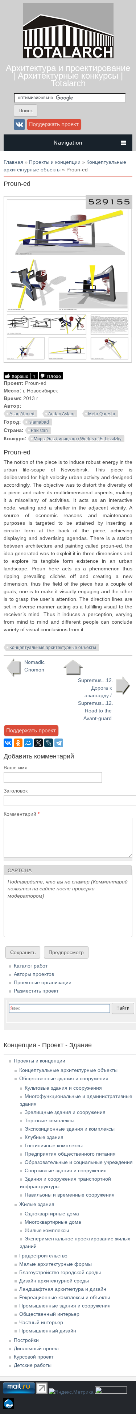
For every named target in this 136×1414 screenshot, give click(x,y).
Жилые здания (36, 1204)
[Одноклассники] (18, 743)
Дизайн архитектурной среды (54, 1281)
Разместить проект (36, 991)
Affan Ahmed (21, 413)
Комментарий (22, 814)
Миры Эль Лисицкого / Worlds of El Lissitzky (77, 438)
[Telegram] (58, 743)
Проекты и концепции (55, 162)
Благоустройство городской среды (60, 1272)
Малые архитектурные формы (55, 1264)
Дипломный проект (36, 1348)
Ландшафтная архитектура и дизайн (62, 1289)
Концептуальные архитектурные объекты (52, 647)
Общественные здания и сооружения (63, 1078)
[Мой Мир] (28, 743)
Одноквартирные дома (52, 1214)
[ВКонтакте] (8, 743)
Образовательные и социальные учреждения (79, 1162)
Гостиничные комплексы (54, 1145)
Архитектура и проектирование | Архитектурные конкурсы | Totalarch (68, 75)
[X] (38, 743)
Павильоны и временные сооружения (70, 1195)
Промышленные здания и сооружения (65, 1306)
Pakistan (39, 430)
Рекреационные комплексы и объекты (64, 1297)
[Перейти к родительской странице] (73, 667)
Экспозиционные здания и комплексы (70, 1129)
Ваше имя (16, 767)
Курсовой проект (33, 1357)
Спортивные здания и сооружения (66, 1170)
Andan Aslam (61, 413)
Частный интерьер (41, 1322)
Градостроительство (43, 1256)
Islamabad (38, 422)
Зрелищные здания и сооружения (65, 1112)
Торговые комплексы (49, 1120)
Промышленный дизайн (47, 1331)
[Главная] (68, 56)
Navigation (68, 143)
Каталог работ (31, 966)
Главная (13, 162)
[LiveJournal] (48, 743)
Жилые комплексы (47, 1230)
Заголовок (16, 791)
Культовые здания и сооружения (63, 1088)
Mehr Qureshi (101, 413)
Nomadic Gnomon (34, 666)
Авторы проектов (34, 974)
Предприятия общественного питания (70, 1154)
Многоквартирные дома (53, 1222)
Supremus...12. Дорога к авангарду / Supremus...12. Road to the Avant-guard (95, 699)
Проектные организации (42, 982)
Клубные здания (44, 1137)
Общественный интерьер (49, 1314)
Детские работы (32, 1365)
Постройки (26, 1340)
